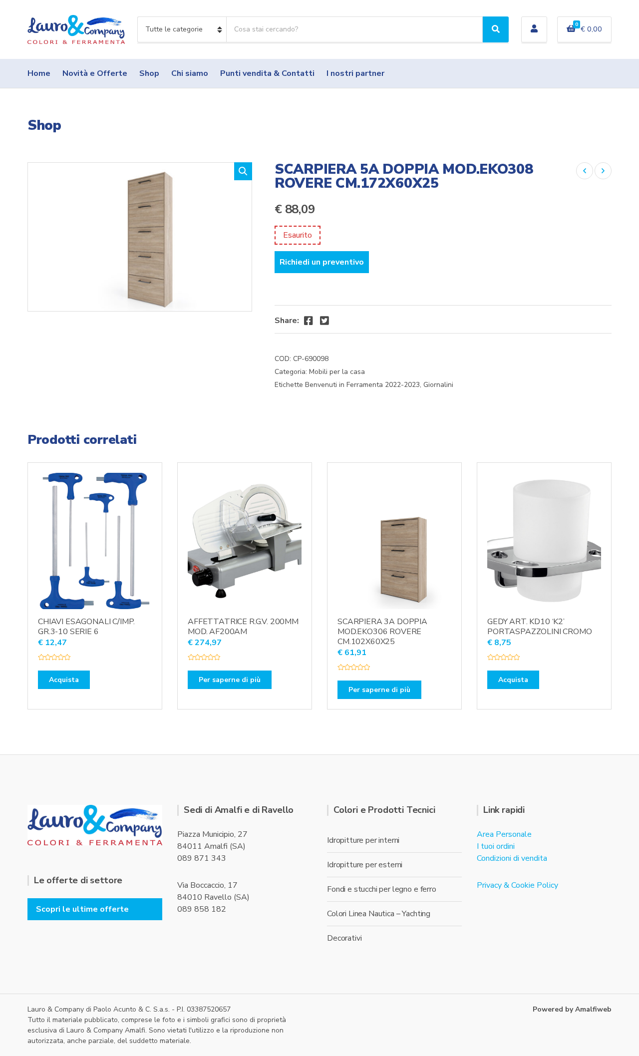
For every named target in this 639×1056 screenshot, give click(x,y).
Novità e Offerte (94, 73)
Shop (149, 73)
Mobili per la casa (337, 371)
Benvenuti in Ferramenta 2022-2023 (362, 384)
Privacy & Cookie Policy (517, 885)
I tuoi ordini (496, 846)
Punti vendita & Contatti (267, 73)
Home (38, 73)
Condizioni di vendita (512, 858)
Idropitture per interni (363, 840)
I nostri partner (355, 73)
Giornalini (438, 384)
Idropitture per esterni (364, 864)
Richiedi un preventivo (322, 262)
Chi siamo (189, 73)
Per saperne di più (230, 680)
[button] (243, 171)
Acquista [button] (64, 680)
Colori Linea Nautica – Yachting (378, 913)
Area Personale (504, 834)
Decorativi (344, 938)
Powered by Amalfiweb (572, 1009)
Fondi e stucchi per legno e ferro (381, 889)
